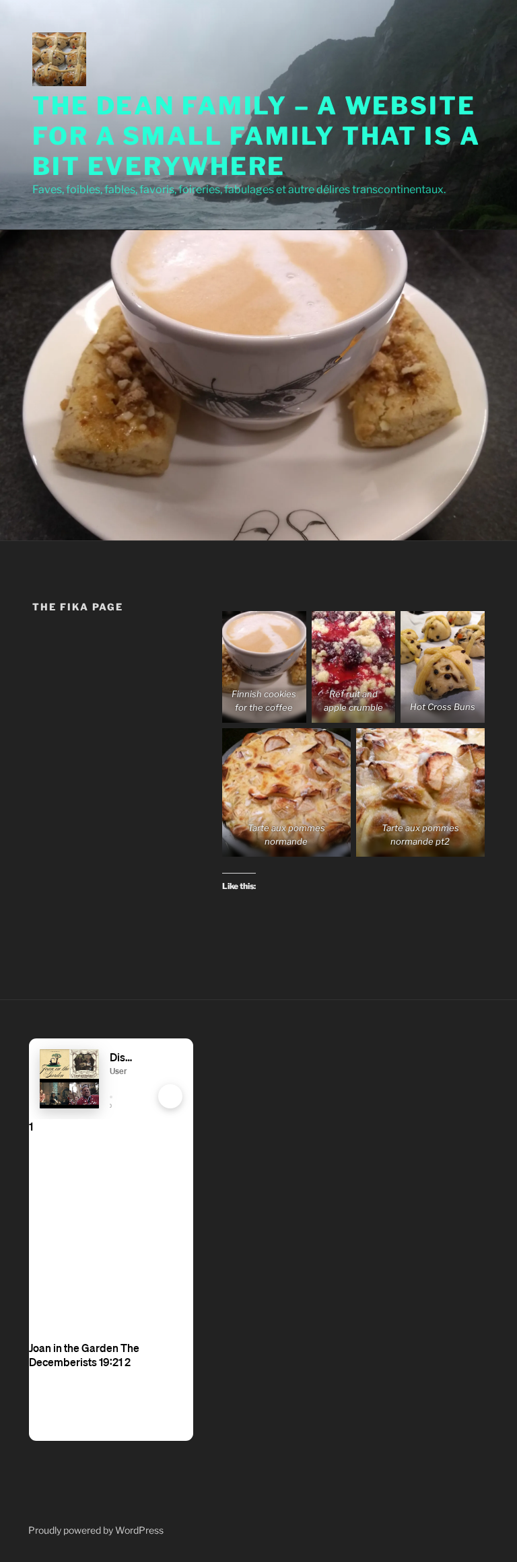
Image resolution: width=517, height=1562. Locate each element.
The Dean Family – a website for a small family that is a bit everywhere (256, 136)
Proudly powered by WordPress (96, 1530)
